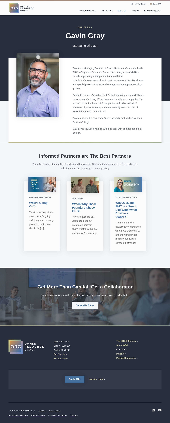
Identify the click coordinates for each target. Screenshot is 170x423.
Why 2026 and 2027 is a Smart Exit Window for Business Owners (126, 210)
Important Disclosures (57, 415)
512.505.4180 (60, 358)
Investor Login (140, 4)
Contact (42, 410)
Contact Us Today (85, 305)
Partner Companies (153, 11)
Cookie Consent (38, 415)
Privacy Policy (54, 410)
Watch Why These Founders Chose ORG (84, 207)
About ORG (107, 11)
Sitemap (73, 415)
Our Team (122, 11)
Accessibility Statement (18, 415)
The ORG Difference (87, 11)
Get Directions (60, 354)
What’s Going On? (38, 204)
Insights (135, 11)
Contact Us (157, 4)
